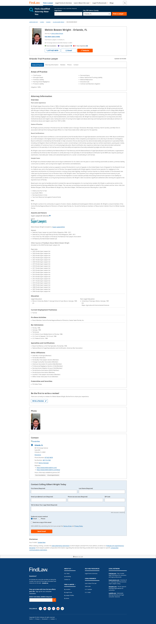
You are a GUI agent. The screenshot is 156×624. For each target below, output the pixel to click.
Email (35, 519)
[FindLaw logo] (35, 3)
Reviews (62, 65)
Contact (76, 65)
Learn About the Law (90, 583)
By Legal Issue (68, 592)
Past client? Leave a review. (52, 36)
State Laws (88, 586)
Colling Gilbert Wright (58, 22)
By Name (66, 598)
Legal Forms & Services (91, 573)
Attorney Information (51, 65)
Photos (69, 65)
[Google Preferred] (62, 608)
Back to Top (79, 556)
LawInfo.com (112, 593)
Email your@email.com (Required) (42, 497)
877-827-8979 (49, 457)
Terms (31, 619)
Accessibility (67, 576)
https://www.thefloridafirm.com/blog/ (48, 470)
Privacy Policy (79, 526)
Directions (38, 455)
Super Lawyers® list (59, 227)
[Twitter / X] (49, 608)
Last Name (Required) (86, 488)
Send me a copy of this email (42, 522)
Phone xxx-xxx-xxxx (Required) (77, 497)
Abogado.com (113, 586)
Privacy (37, 619)
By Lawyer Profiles (69, 595)
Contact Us (67, 579)
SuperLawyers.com (114, 580)
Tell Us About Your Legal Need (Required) (44, 505)
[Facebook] (40, 608)
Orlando (48, 22)
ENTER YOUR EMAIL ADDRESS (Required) (40, 596)
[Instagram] (53, 608)
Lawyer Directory (33, 22)
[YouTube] (44, 608)
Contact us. (45, 583)
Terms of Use (67, 526)
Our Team (67, 573)
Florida (42, 22)
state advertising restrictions (60, 546)
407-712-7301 (47, 460)
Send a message (44, 463)
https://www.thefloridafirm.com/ (47, 468)
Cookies (52, 619)
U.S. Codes (88, 592)
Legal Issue (58, 10)
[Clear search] (109, 14)
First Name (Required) (38, 488)
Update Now (41, 542)
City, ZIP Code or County (90, 10)
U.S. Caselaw (88, 589)
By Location (67, 589)
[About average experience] (87, 46)
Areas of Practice (37, 65)
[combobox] (68, 14)
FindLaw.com (112, 573)
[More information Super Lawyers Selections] (49, 215)
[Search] (125, 3)
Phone (43, 519)
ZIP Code (107, 497)
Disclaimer (45, 619)
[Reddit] (58, 608)
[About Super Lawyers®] (71, 46)
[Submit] (54, 600)
